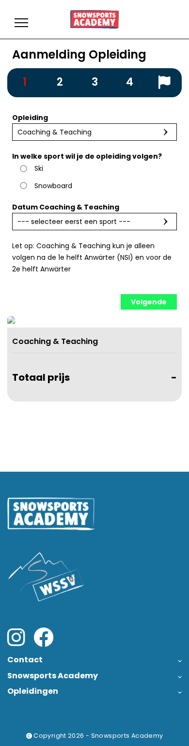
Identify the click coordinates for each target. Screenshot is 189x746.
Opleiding (30, 117)
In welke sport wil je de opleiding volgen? (87, 156)
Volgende (149, 302)
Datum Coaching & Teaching (65, 207)
